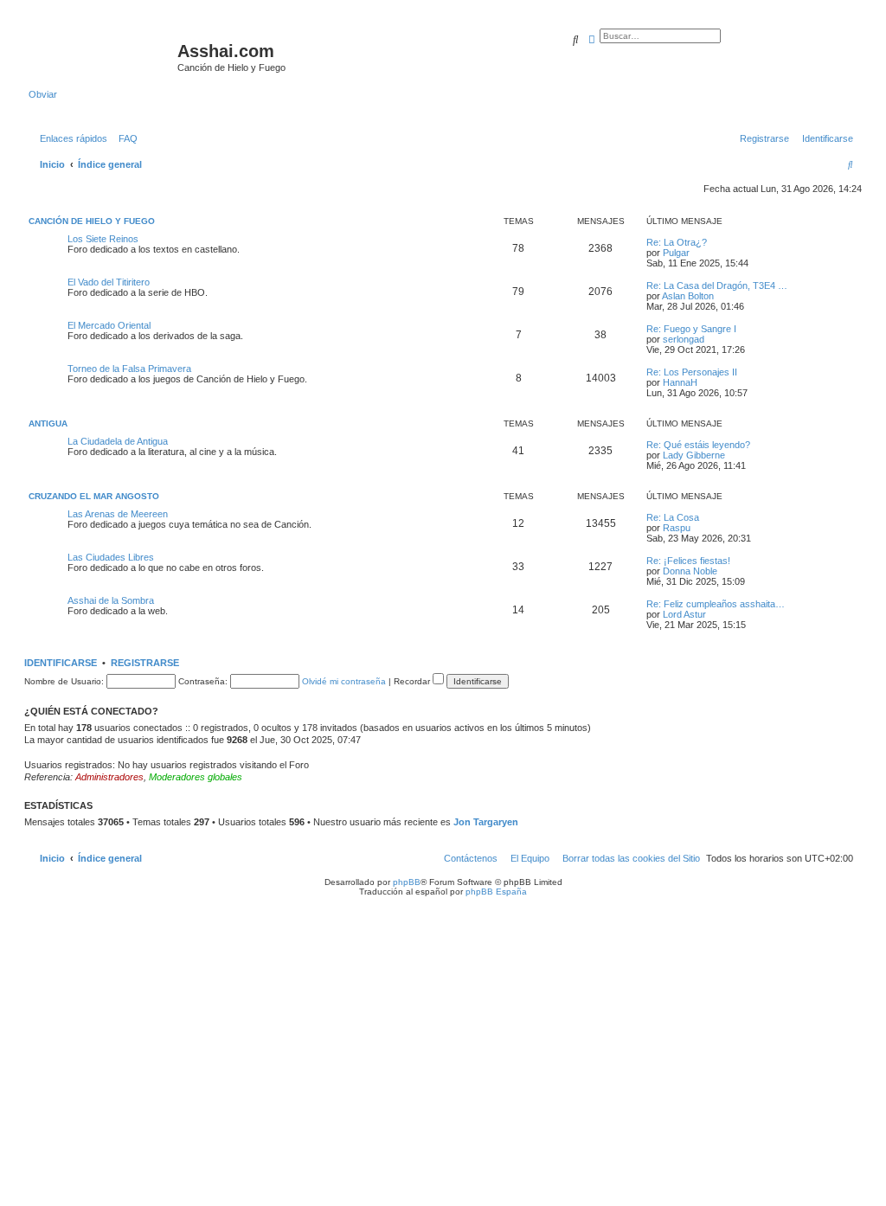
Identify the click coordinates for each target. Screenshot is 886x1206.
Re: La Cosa (672, 517)
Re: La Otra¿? (676, 242)
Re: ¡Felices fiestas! (688, 560)
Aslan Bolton (688, 296)
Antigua (48, 423)
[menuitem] (125, 138)
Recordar (413, 681)
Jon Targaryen (485, 822)
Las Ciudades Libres (110, 557)
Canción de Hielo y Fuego (92, 221)
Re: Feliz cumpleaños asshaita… (715, 604)
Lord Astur (684, 614)
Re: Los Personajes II (691, 372)
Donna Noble (690, 571)
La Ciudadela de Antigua (117, 441)
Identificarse (60, 663)
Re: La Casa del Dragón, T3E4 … (716, 285)
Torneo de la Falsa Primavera (129, 368)
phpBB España (496, 891)
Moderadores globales (195, 777)
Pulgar (676, 252)
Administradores (109, 777)
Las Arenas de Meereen (117, 514)
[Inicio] (103, 56)
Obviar (43, 94)
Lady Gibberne (694, 455)
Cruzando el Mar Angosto (94, 496)
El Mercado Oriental (109, 325)
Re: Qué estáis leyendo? (698, 444)
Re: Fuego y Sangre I (691, 329)
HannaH (680, 382)
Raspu (676, 528)
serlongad (683, 339)
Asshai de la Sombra (110, 600)
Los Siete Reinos (102, 239)
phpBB (407, 882)
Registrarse (145, 663)
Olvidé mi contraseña (344, 681)
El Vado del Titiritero (108, 282)
